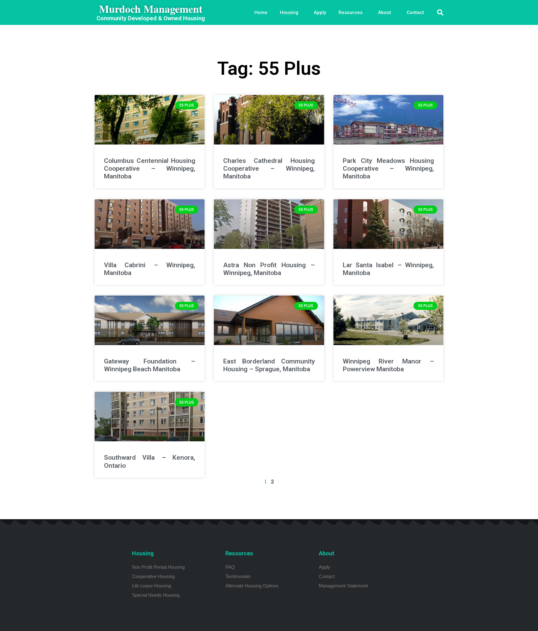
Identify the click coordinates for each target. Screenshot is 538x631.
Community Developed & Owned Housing (151, 18)
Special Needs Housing (156, 595)
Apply (320, 12)
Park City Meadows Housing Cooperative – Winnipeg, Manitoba (388, 168)
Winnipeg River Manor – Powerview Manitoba (388, 365)
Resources (350, 12)
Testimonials (238, 576)
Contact (415, 12)
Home (260, 12)
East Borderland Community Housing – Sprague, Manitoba (268, 365)
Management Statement (343, 585)
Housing (289, 12)
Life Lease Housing (151, 585)
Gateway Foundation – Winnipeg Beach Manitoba (149, 365)
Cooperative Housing (153, 576)
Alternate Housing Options (252, 585)
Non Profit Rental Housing (158, 567)
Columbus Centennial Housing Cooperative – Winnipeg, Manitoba (149, 168)
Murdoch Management (150, 9)
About (384, 12)
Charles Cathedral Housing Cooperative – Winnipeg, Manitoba (268, 168)
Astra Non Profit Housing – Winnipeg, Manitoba (268, 269)
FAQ (230, 567)
